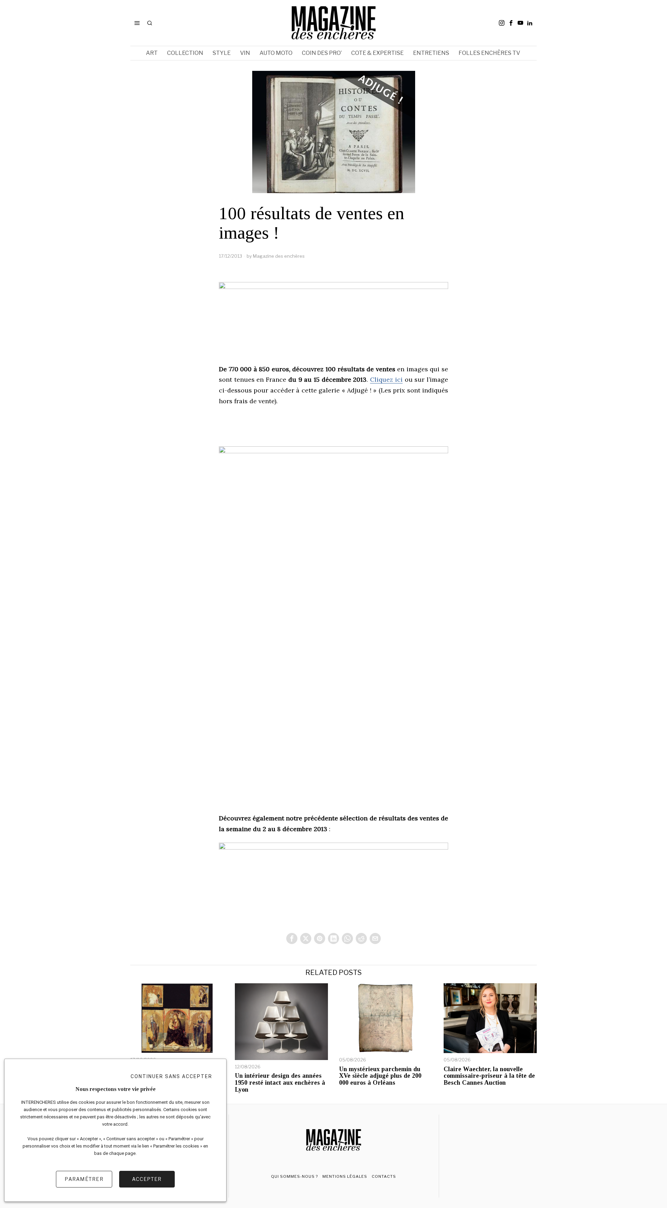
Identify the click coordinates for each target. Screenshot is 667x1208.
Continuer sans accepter (171, 1076)
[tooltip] (501, 23)
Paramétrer (84, 1179)
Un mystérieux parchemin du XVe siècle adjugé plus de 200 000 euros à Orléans (380, 1076)
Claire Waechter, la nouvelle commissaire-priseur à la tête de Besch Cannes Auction (489, 1076)
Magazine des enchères (279, 256)
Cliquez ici (386, 379)
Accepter (147, 1179)
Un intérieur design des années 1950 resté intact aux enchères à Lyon (280, 1083)
